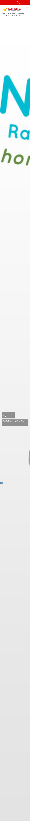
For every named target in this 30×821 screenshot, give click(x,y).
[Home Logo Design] (15, 419)
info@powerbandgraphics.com (21, 1)
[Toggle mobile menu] (27, 7)
